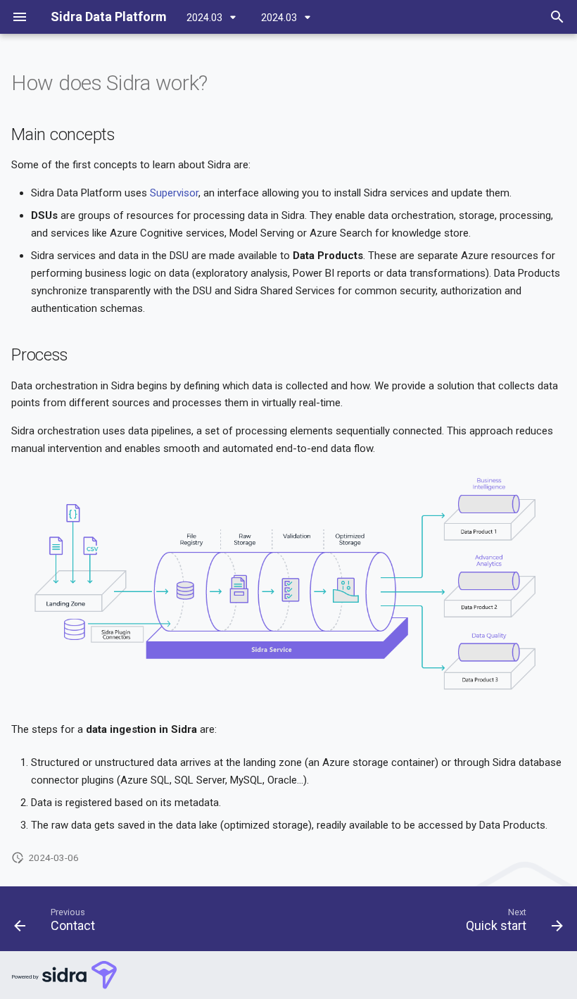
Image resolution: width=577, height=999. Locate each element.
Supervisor (174, 193)
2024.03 (205, 17)
